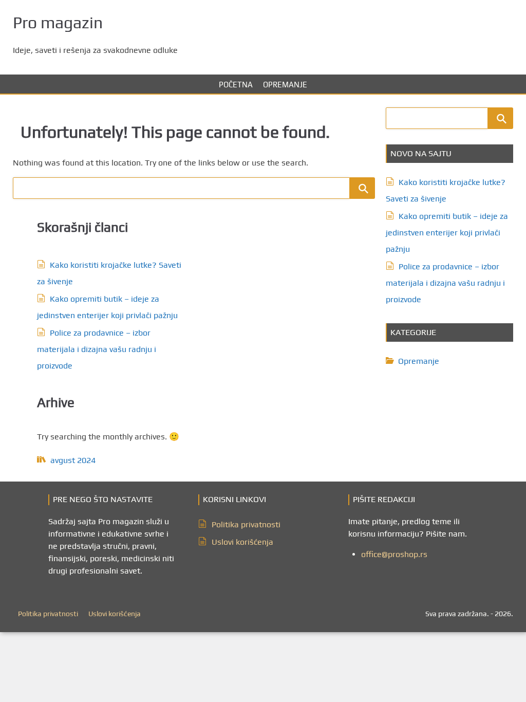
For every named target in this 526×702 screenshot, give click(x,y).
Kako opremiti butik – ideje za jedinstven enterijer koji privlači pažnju (447, 232)
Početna (236, 84)
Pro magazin (58, 22)
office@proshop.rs (394, 554)
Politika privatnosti (246, 524)
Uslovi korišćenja (242, 542)
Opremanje (285, 84)
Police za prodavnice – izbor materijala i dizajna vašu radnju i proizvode (96, 349)
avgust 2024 (73, 460)
